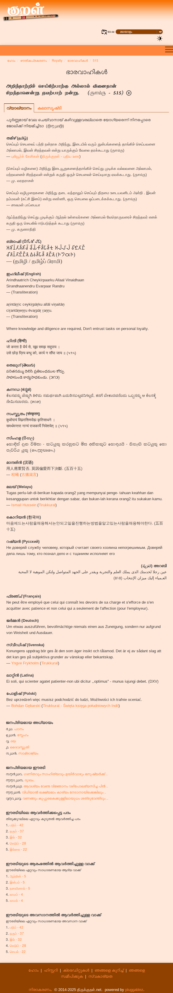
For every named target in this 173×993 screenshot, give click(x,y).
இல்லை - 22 (18, 849)
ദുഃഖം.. (30, 779)
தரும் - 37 (17, 830)
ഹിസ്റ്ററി (51, 970)
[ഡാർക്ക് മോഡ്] (160, 38)
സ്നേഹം (22, 734)
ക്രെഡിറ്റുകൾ (76, 970)
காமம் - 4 (16, 894)
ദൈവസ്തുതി (19, 746)
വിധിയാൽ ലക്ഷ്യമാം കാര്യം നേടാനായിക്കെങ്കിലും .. (64, 791)
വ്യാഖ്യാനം (19, 108)
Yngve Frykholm (25, 663)
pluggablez (134, 990)
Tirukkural (47, 505)
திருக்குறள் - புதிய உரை (60, 156)
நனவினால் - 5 (20, 888)
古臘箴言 (29, 475)
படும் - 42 (16, 824)
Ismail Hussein (23, 505)
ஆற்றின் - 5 (18, 875)
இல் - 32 (16, 836)
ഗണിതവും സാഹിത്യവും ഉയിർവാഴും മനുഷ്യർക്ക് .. (66, 773)
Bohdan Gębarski (25, 706)
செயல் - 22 (18, 951)
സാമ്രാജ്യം (28, 752)
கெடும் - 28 (18, 843)
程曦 (15, 475)
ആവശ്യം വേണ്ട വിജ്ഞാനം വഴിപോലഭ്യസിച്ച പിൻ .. (65, 785)
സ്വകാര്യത (100, 976)
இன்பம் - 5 (17, 881)
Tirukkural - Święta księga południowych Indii (80, 706)
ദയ (13, 740)
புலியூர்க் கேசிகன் (25, 156)
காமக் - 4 (16, 900)
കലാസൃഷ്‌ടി (49, 108)
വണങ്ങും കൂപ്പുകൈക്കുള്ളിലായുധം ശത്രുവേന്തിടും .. (65, 797)
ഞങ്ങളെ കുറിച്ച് (109, 970)
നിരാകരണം (40, 990)
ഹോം (33, 970)
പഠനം (19, 728)
